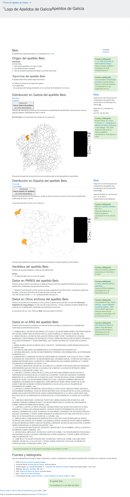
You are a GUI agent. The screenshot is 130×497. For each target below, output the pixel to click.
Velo (52, 54)
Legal (8, 490)
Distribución (23, 105)
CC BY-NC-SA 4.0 (41, 494)
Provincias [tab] (15, 184)
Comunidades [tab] (17, 186)
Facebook (106, 52)
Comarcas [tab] (15, 100)
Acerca (2, 490)
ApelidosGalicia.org (29, 490)
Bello (48, 54)
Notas (20, 490)
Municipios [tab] (16, 98)
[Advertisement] (65, 34)
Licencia (14, 490)
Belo (97, 94)
